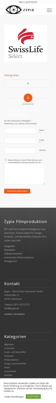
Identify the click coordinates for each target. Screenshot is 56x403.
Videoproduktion (13, 253)
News (7, 367)
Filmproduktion (11, 359)
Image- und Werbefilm (15, 363)
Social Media (10, 371)
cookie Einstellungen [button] (14, 396)
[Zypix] (23, 10)
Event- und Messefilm (15, 352)
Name (41, 131)
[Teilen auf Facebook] (28, 84)
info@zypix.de (11, 308)
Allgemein (9, 344)
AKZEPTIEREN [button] (33, 396)
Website (42, 150)
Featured (8, 355)
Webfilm (8, 375)
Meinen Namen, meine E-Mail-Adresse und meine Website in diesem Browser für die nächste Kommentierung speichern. (25, 162)
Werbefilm (9, 249)
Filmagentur (10, 261)
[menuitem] (48, 10)
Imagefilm (9, 246)
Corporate (9, 348)
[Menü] (48, 10)
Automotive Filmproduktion (19, 257)
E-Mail (41, 141)
